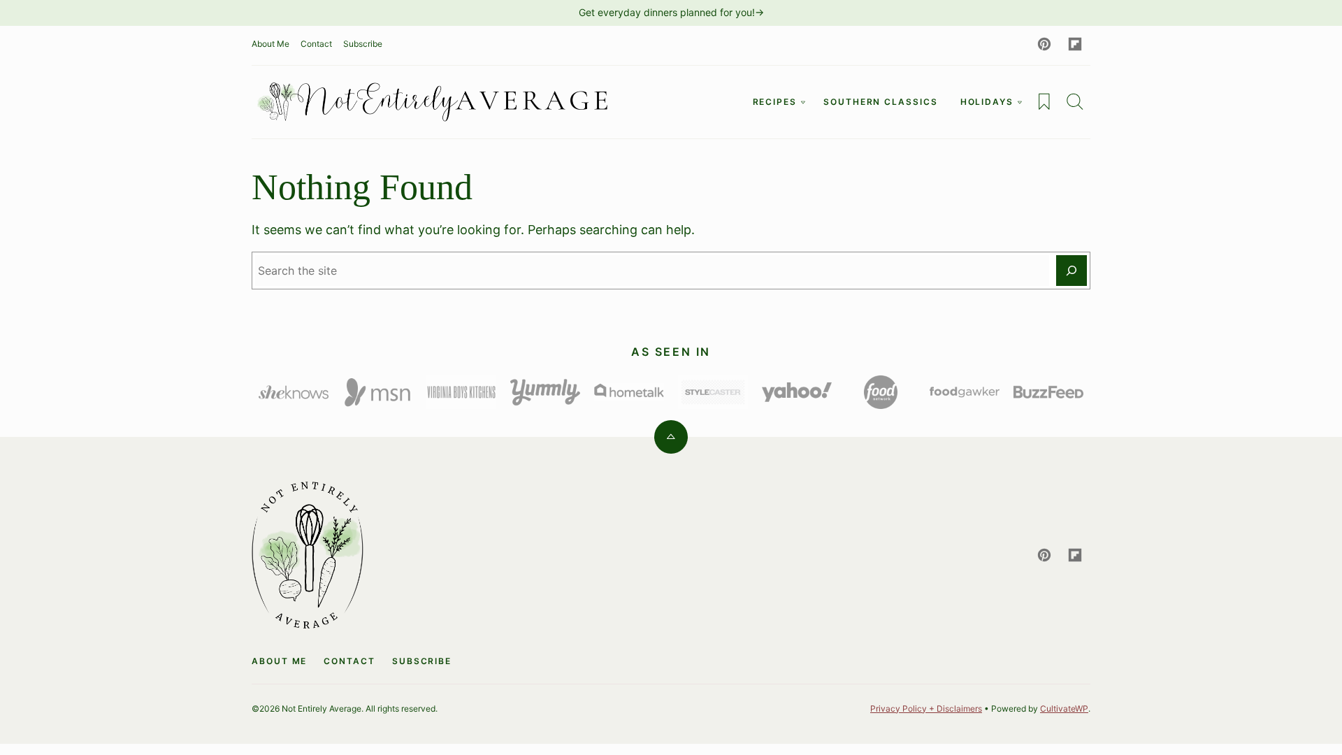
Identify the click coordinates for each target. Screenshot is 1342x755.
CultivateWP (1064, 708)
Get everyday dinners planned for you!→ (671, 12)
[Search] (1075, 101)
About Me (270, 43)
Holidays (986, 101)
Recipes (775, 101)
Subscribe (362, 43)
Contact (316, 43)
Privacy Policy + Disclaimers (926, 708)
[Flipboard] (1075, 44)
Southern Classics (880, 101)
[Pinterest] (1044, 44)
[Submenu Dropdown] (803, 102)
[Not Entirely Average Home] (433, 102)
